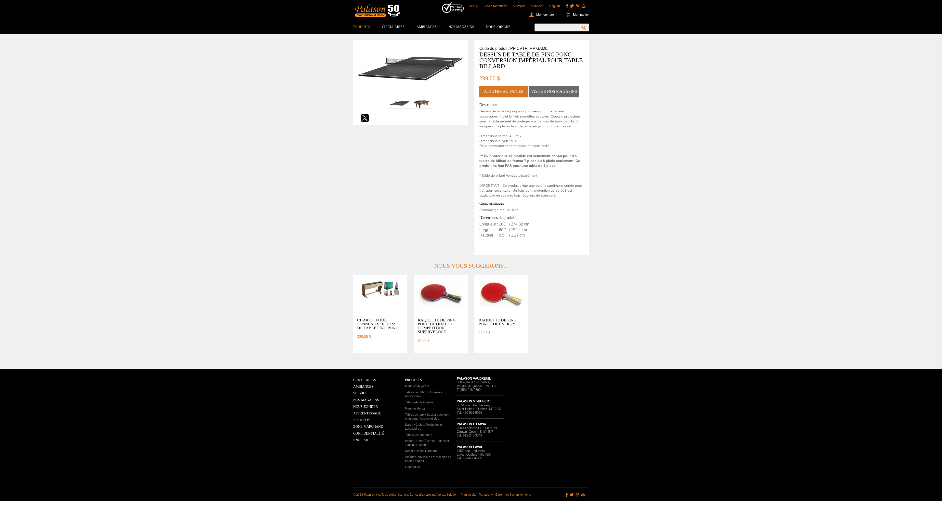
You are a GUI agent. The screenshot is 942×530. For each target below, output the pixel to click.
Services (537, 6)
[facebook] (567, 6)
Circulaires (393, 27)
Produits (361, 27)
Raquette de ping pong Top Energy (498, 322)
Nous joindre (498, 27)
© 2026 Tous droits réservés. (381, 494)
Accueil (474, 6)
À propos (519, 6)
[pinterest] (578, 6)
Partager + (486, 494)
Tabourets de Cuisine (419, 402)
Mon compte (545, 14)
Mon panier (581, 14)
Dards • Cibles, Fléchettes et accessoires (424, 426)
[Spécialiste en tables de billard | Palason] (376, 12)
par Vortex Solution (445, 494)
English (554, 6)
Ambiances (427, 27)
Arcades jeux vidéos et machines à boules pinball (428, 459)
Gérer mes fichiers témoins (513, 494)
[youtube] (584, 6)
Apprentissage (367, 413)
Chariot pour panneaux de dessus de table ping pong (379, 324)
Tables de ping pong (418, 435)
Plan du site (468, 494)
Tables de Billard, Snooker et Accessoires (424, 394)
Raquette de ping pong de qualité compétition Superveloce (437, 326)
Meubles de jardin (417, 386)
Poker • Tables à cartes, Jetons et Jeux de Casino (427, 443)
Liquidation (412, 467)
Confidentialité (368, 433)
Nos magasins (461, 27)
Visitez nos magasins (554, 91)
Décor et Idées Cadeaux (421, 451)
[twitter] (572, 6)
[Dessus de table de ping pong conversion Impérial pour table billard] (410, 95)
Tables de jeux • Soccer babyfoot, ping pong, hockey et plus (427, 416)
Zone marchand (496, 6)
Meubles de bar (415, 408)
